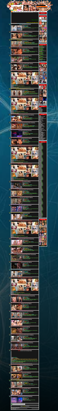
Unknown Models (27, 58)
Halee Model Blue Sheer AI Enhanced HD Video (27, 40)
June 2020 (40, 180)
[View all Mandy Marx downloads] (45, 226)
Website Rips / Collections (16, 87)
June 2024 (40, 156)
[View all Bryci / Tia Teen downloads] (45, 234)
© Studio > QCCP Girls (26, 241)
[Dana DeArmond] (40, 26)
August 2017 (40, 198)
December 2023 (40, 159)
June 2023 (40, 162)
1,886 (19, 404)
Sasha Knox (25, 192)
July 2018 (40, 192)
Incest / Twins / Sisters (41, 128)
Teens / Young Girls (24, 94)
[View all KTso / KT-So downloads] (40, 226)
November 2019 (40, 184)
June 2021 (40, 174)
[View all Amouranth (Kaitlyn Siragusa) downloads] (43, 244)
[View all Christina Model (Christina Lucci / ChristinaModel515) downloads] (45, 224)
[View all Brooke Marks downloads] (45, 231)
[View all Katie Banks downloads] (40, 241)
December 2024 (40, 153)
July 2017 (40, 198)
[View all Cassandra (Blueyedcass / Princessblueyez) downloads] (45, 229)
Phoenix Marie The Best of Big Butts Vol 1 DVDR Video (26, 197)
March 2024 (40, 157)
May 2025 (40, 150)
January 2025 (40, 152)
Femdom (24, 11)
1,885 (18, 404)
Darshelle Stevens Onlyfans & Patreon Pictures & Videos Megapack (42, 47)
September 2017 (40, 197)
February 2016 (40, 207)
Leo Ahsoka (14, 359)
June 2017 (40, 199)
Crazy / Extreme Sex (41, 110)
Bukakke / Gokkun (40, 119)
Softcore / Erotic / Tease (35, 93)
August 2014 (40, 216)
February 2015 (40, 213)
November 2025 (40, 147)
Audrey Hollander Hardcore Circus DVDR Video (26, 138)
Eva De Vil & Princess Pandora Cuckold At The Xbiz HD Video (26, 311)
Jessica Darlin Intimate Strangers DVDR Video (26, 262)
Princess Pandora (30, 314)
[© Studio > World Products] (40, 21)
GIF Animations (40, 126)
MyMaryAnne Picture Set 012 (26, 213)
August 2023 (40, 161)
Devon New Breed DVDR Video (26, 327)
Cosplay (40, 120)
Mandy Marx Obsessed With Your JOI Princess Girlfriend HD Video (26, 238)
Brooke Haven (25, 117)
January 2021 (40, 177)
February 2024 (40, 158)
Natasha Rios (19, 359)
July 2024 (40, 155)
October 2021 (40, 172)
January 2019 (40, 189)
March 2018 (40, 194)
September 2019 (40, 185)
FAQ (44, 11)
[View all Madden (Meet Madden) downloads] (45, 221)
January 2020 (40, 183)
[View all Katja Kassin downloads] (43, 241)
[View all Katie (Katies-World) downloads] (43, 221)
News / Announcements (41, 132)
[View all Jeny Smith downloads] (40, 244)
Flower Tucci (25, 50)
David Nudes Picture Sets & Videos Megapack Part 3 (42, 59)
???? (13, 86)
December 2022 (40, 165)
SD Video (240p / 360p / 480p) (26, 36)
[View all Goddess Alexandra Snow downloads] (40, 224)
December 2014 (40, 214)
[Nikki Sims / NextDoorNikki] (40, 39)
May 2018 (40, 193)
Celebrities (14, 11)
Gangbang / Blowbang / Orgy (41, 125)
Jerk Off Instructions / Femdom (33, 242)
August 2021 (40, 173)
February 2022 (40, 170)
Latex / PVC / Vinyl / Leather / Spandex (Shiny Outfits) (30, 315)
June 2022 (40, 168)
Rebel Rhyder (36, 359)
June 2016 (40, 205)
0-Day (25, 11)
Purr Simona (30, 359)
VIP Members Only (29, 42)
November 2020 (40, 178)
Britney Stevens (25, 125)
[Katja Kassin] (43, 33)
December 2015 (40, 208)
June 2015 (40, 211)
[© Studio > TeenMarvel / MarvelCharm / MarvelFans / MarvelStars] (43, 18)
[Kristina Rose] (43, 36)
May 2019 (40, 187)
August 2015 (40, 210)
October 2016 (40, 203)
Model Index (40, 11)
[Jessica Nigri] (43, 31)
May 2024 (40, 156)
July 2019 (40, 186)
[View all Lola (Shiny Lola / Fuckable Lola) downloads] (45, 236)
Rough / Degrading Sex (41, 134)
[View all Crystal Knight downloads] (45, 244)
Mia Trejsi (17, 359)
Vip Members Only (40, 111)
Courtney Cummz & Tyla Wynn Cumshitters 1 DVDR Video (26, 63)
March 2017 (40, 200)
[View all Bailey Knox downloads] (43, 236)
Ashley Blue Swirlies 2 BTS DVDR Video (26, 373)
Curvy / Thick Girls (35, 51)
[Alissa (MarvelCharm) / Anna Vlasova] (40, 41)
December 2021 (40, 171)
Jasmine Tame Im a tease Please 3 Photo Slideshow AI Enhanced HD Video (26, 295)
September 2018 (40, 191)
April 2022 (40, 169)
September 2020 (40, 179)
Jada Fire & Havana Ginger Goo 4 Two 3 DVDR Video (26, 32)
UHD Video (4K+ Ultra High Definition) (21, 361)
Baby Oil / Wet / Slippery (41, 117)
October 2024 (40, 154)
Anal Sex (26, 35)
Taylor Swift (25, 399)
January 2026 (40, 146)
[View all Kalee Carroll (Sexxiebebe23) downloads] (45, 239)
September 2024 (40, 154)
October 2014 (40, 215)
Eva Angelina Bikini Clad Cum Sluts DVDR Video (26, 319)
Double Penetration (32, 360)
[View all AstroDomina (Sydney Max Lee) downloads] (43, 229)
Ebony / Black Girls (34, 35)
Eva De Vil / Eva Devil (26, 314)
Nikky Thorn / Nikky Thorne (25, 359)
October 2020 (40, 178)
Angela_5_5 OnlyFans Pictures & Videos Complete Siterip (42, 51)
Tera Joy (25, 391)
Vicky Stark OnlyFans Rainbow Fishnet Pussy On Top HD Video (26, 380)
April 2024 (40, 157)
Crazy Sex (33, 11)
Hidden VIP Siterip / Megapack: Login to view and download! (25, 71)
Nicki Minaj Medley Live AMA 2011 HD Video (26, 205)
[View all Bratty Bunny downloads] (43, 234)
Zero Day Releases (33, 42)
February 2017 (40, 201)
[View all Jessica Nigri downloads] (40, 239)
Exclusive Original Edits (36, 43)
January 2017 (40, 201)
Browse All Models (43, 245)
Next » (24, 404)
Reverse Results (45, 7)
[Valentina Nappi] (40, 36)
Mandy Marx (30, 241)
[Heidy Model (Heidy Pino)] (45, 41)
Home (11, 11)
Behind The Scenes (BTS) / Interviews (29, 338)
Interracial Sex (24, 67)
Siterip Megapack (19, 85)
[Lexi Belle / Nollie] (40, 33)
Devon (24, 58)
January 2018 (40, 195)
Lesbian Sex (27, 185)
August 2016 (40, 204)
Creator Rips (40, 121)
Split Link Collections (16, 162)
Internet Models (17, 11)
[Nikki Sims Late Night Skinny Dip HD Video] (44, 99)
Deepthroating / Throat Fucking (27, 360)
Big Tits (28, 35)
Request (43, 11)
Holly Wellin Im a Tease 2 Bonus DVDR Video (26, 303)
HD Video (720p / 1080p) (32, 51)
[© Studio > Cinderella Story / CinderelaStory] (43, 23)
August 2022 (40, 167)
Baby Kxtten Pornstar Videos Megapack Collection (26, 350)
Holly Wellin (25, 306)
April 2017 (40, 200)
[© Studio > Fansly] (43, 21)
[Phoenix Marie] (45, 26)
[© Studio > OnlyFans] (40, 18)
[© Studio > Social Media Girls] (45, 28)
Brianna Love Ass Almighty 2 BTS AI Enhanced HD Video (26, 365)
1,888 (22, 404)
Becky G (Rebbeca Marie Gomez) (27, 133)
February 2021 (40, 176)
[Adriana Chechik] (45, 36)
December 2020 (40, 177)
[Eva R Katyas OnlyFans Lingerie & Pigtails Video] (44, 102)
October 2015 (40, 209)
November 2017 (40, 196)
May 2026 (40, 144)
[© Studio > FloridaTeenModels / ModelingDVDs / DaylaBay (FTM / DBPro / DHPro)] (45, 33)
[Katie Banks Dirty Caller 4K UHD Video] (44, 95)
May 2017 (40, 199)
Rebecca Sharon (32, 359)
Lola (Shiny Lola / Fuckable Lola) (27, 249)
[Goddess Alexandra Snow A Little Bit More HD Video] (41, 102)
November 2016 (40, 202)
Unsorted (36, 11)
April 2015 (40, 212)
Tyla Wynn (28, 66)
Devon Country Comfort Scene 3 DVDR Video (26, 55)
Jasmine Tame (25, 298)
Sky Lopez (25, 184)
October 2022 (40, 166)
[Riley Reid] (43, 28)
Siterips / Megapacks (29, 11)
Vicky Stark (29, 383)
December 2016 (40, 202)
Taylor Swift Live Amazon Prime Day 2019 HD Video (26, 396)
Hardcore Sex (28, 51)
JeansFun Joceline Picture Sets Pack (26, 270)
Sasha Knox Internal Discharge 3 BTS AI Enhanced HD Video (26, 189)
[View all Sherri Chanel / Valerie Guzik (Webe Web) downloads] (43, 226)
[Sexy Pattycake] (43, 26)
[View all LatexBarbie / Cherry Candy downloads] (40, 236)
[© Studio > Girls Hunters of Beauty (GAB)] (40, 28)
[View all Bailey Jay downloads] (43, 239)
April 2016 (40, 206)
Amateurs (40, 115)
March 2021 (40, 176)
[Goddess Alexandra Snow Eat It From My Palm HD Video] (44, 87)
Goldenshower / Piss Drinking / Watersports (42, 127)
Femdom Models (25, 313)
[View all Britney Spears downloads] (43, 224)
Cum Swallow (30, 35)
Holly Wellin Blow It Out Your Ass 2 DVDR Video (42, 57)
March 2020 (40, 182)
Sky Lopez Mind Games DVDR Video (26, 181)
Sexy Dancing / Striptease (30, 93)
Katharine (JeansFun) (26, 27)
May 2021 (40, 175)
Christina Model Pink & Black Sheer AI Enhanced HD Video (27, 89)
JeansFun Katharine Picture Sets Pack (26, 24)
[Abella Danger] (43, 39)
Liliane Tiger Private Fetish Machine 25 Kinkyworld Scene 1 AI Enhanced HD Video (26, 254)
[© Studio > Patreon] (40, 23)
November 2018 (40, 190)
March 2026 (40, 145)
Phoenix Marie (25, 200)
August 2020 (40, 179)
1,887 (21, 404)
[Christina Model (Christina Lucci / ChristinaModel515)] (45, 23)
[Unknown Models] (45, 18)
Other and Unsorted (26, 26)
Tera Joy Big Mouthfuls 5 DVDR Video (26, 388)
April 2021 (40, 175)
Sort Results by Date (40, 7)
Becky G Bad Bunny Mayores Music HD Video (26, 130)
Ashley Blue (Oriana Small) (26, 375)
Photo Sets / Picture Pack (32, 27)
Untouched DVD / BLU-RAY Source (33, 36)
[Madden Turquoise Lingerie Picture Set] (41, 91)
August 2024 (40, 155)
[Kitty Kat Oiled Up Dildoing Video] (41, 95)
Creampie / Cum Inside (18, 360)
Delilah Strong (28, 117)
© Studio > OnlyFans (26, 383)
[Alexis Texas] (43, 41)
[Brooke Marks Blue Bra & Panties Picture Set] (41, 87)
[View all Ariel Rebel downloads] (40, 229)
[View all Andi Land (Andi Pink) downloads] (40, 231)
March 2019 (40, 188)
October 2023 (40, 160)
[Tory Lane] (45, 39)
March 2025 (40, 151)
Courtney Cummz (25, 66)
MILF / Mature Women (28, 27)
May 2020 (40, 181)
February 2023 (40, 164)
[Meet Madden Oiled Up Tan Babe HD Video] (41, 99)
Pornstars (21, 11)
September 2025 (40, 148)
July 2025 (40, 149)
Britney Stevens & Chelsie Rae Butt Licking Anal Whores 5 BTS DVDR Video (26, 122)
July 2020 (40, 180)
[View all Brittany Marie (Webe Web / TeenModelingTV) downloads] (45, 241)
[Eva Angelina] (45, 31)
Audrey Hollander (25, 141)
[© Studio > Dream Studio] (45, 21)
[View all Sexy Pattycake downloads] (43, 231)
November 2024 (40, 153)
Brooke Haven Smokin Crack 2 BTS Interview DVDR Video (26, 342)
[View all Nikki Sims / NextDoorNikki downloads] (40, 221)
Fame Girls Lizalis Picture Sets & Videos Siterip (42, 55)
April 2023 (40, 163)
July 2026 (40, 143)
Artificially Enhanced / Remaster (29, 43)
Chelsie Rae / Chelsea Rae (29, 125)
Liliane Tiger (25, 257)
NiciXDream (22, 359)
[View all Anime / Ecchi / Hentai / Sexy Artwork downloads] (40, 234)
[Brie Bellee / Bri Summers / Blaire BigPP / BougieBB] (40, 31)
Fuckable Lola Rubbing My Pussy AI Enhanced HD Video (26, 246)
